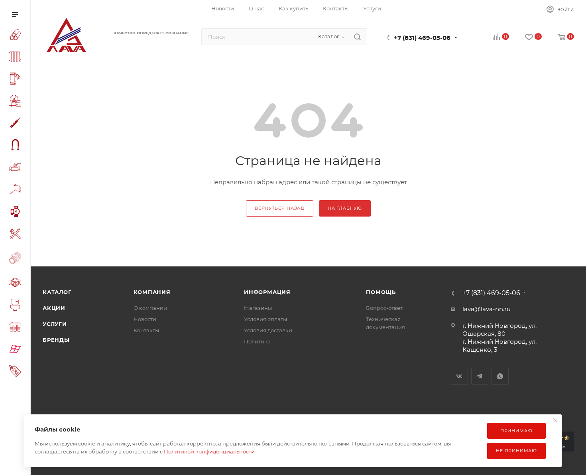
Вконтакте (459, 376)
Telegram (479, 376)
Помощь (381, 292)
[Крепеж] (16, 190)
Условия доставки (268, 330)
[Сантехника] (16, 306)
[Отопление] (16, 58)
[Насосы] (16, 212)
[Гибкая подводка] (16, 146)
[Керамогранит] (16, 350)
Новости (145, 319)
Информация (267, 292)
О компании (150, 308)
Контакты (146, 330)
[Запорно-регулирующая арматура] (16, 168)
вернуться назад (280, 208)
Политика (257, 341)
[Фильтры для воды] (16, 328)
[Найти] (357, 36)
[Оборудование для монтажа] (16, 235)
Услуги (55, 324)
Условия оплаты (265, 319)
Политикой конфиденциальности (209, 451)
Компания (152, 292)
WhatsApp (500, 376)
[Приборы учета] (16, 283)
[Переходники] (16, 259)
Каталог (57, 292)
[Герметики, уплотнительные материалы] (16, 124)
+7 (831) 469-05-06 (422, 37)
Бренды (56, 340)
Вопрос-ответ (384, 308)
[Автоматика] (16, 102)
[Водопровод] (16, 36)
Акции (54, 308)
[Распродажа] (16, 372)
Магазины (258, 308)
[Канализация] (16, 80)
